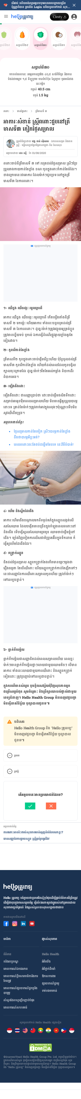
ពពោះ (6, 111)
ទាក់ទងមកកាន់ (49, 990)
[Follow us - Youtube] (32, 923)
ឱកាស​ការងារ (49, 976)
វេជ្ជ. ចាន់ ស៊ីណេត (40, 141)
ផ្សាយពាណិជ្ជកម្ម (50, 983)
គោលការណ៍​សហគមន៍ (15, 1007)
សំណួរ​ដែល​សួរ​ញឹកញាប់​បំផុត (18, 1000)
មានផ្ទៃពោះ (22, 111)
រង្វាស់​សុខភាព (49, 939)
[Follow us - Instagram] (14, 923)
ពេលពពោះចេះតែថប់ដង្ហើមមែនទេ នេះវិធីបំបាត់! (43, 444)
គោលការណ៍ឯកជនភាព (15, 969)
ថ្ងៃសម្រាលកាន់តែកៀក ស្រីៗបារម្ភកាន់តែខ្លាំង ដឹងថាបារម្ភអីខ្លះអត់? (42, 434)
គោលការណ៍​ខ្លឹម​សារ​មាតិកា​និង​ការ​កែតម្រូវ (20, 978)
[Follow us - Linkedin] (23, 923)
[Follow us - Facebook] (6, 923)
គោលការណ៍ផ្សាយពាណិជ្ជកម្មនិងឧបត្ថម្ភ (20, 990)
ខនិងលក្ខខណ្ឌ (10, 961)
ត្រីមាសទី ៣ (41, 111)
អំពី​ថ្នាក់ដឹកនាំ (49, 969)
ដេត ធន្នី (23, 153)
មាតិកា (7, 939)
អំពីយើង (46, 961)
